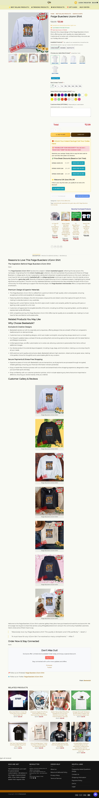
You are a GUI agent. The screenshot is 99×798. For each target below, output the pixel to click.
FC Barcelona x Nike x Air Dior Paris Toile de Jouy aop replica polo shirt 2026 (76, 229)
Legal (73, 786)
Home (52, 13)
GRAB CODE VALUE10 (78, 168)
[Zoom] (10, 50)
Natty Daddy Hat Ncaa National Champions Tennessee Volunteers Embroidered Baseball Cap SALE (66, 230)
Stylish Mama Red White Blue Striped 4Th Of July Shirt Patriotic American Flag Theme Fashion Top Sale (60, 714)
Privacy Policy (55, 775)
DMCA (74, 783)
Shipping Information (79, 777)
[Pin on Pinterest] (61, 246)
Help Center (84, 7)
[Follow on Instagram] (31, 778)
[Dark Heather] (72, 95)
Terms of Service (56, 778)
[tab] (36, 255)
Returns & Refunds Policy (59, 772)
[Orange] (62, 99)
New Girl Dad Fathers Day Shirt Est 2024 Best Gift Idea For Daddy (60, 745)
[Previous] (10, 32)
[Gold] (75, 99)
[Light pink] (55, 99)
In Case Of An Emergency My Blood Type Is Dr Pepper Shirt (55, 228)
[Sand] (86, 95)
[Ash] (72, 99)
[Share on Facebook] (52, 246)
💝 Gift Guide (72, 7)
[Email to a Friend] (58, 246)
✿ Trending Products (40, 7)
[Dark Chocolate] (69, 95)
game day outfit (74, 203)
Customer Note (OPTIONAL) (59, 104)
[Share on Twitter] (55, 246)
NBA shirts (67, 200)
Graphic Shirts (77, 13)
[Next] (45, 32)
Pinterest (49, 665)
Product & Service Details (50, 255)
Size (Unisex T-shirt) (57, 82)
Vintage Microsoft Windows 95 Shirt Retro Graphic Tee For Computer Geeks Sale (81, 713)
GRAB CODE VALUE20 (78, 173)
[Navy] (59, 95)
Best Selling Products (63, 13)
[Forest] (75, 95)
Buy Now (49, 657)
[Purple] (62, 95)
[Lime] (59, 99)
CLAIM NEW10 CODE (58, 188)
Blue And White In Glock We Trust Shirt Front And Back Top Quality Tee (18, 713)
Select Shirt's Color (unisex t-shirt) (61, 91)
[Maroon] (55, 95)
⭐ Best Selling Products (19, 7)
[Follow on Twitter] (33, 778)
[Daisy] (52, 99)
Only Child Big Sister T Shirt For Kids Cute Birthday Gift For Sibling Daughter (39, 745)
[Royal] (65, 95)
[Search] (75, 2)
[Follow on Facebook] (30, 778)
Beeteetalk (87, 680)
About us (53, 769)
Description (36, 255)
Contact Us (75, 774)
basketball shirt (66, 203)
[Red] (65, 99)
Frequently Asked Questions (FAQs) (81, 770)
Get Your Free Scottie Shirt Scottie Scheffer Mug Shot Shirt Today (18, 745)
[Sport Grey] (69, 99)
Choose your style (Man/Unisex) (61, 53)
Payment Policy (77, 780)
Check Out (81, 134)
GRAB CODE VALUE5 (78, 163)
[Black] (52, 95)
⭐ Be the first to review (82, 196)
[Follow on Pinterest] (35, 778)
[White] (82, 95)
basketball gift (57, 203)
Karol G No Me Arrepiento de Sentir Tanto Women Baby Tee (86, 228)
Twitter (49, 667)
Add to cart (61, 134)
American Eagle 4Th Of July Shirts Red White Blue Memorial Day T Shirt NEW (39, 713)
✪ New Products (57, 7)
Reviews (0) (63, 255)
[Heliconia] (79, 99)
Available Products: (57, 42)
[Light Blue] (79, 95)
